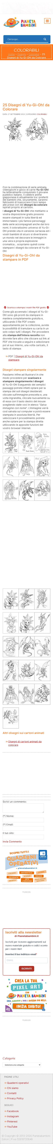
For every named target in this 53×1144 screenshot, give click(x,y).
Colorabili (34, 54)
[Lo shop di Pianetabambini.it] (26, 866)
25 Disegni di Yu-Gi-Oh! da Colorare (26, 107)
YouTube (12, 1126)
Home (11, 54)
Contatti (11, 1093)
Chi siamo (13, 1088)
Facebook (13, 1111)
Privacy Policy (15, 1098)
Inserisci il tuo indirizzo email (20, 954)
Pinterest (12, 1121)
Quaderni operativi (18, 1082)
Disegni (21, 54)
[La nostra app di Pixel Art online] (26, 994)
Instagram (13, 1116)
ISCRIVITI (26, 968)
